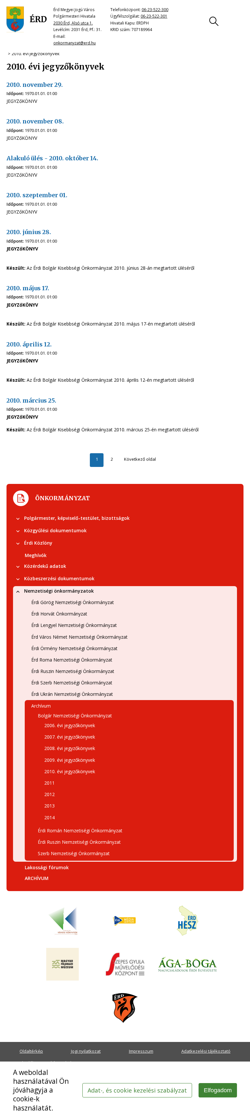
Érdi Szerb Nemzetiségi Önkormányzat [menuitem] (71, 682)
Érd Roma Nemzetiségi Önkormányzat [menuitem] (71, 660)
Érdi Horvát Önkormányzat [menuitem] (59, 614)
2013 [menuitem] (49, 806)
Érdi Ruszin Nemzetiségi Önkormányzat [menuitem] (72, 671)
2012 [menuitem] (49, 794)
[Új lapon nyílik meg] (125, 921)
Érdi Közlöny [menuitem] (38, 543)
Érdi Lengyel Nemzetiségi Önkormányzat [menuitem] (74, 625)
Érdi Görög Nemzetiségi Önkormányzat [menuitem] (72, 602)
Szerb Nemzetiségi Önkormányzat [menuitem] (74, 853)
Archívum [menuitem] (41, 706)
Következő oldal (140, 459)
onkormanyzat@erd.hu (74, 43)
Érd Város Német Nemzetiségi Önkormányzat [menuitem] (79, 637)
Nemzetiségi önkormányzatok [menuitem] (59, 591)
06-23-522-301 (154, 16)
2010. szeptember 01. (37, 195)
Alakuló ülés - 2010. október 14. (52, 158)
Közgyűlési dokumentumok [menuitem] (55, 530)
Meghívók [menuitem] (36, 555)
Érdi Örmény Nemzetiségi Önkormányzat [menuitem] (74, 648)
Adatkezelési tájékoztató (205, 1051)
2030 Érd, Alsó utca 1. (73, 23)
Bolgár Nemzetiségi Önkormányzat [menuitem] (75, 715)
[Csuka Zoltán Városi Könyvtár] (62, 921)
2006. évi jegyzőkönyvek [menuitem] (69, 725)
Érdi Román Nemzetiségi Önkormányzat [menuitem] (80, 830)
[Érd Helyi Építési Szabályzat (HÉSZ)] (187, 921)
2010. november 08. (35, 121)
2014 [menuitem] (49, 817)
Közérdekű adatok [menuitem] (45, 566)
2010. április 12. (29, 344)
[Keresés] (213, 21)
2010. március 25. (31, 400)
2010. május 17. (28, 288)
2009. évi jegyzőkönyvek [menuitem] (69, 760)
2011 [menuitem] (49, 783)
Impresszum (141, 1051)
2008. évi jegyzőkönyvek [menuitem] (69, 748)
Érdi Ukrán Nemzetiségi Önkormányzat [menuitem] (72, 694)
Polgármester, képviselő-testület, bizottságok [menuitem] (77, 518)
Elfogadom (218, 1090)
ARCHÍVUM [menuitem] (37, 878)
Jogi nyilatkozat (86, 1051)
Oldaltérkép (31, 1051)
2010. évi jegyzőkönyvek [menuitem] (69, 771)
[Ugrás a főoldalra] (27, 20)
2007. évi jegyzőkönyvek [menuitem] (69, 737)
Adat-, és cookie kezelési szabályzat (137, 1090)
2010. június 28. (29, 232)
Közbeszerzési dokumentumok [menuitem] (59, 578)
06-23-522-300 (155, 9)
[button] (18, 519)
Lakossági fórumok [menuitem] (47, 867)
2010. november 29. (35, 84)
